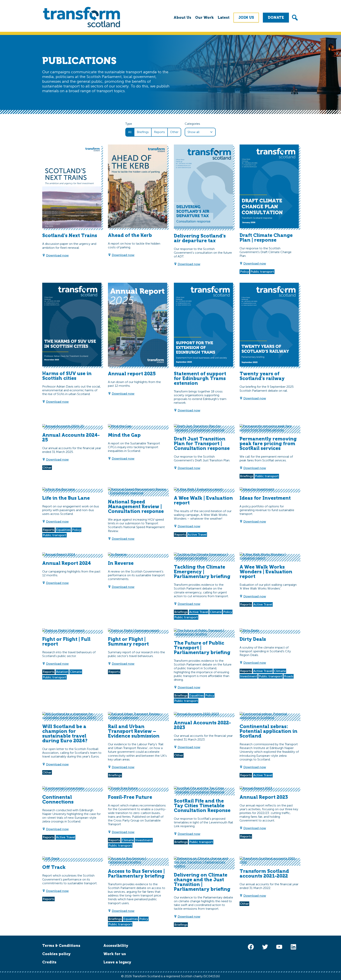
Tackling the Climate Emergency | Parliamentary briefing (202, 571)
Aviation (62, 672)
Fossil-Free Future (130, 797)
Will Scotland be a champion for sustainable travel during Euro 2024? (64, 733)
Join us (246, 17)
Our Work (204, 17)
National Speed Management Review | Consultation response (136, 506)
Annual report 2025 (132, 373)
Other (174, 132)
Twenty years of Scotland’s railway (262, 376)
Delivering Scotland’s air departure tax (200, 238)
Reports (159, 132)
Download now (57, 255)
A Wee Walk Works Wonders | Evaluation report (266, 571)
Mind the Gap (124, 435)
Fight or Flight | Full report (66, 641)
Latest (224, 17)
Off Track (54, 867)
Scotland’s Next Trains (69, 235)
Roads (288, 676)
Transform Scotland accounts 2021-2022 (264, 873)
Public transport (262, 271)
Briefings (143, 132)
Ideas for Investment (265, 498)
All (130, 132)
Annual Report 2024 (66, 563)
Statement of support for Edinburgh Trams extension (200, 378)
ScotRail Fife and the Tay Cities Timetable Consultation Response (202, 805)
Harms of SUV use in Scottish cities (67, 376)
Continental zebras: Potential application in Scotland (268, 731)
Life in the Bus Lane (66, 498)
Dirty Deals (253, 639)
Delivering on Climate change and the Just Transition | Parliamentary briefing (202, 882)
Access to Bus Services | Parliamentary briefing (136, 873)
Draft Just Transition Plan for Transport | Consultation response (202, 443)
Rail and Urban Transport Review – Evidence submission (133, 731)
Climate (216, 612)
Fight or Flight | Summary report (128, 641)
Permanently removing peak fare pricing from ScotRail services (268, 443)
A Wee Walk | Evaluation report (203, 500)
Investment (248, 676)
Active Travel (197, 534)
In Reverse (121, 563)
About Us (182, 17)
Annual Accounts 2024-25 (71, 437)
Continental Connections (58, 799)
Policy (244, 271)
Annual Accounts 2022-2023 (202, 725)
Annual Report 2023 (264, 797)
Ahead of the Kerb (130, 235)
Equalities (63, 530)
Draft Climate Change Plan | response (266, 237)
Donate (276, 17)
